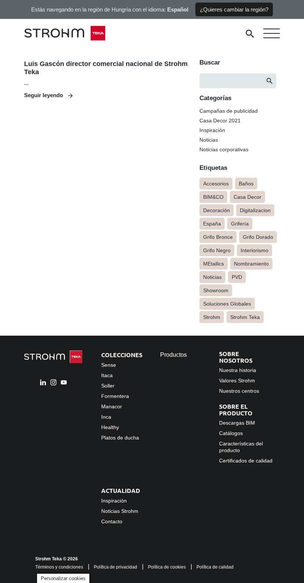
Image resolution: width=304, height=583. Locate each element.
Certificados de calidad (245, 461)
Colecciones (121, 355)
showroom (215, 290)
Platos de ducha (120, 438)
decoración (216, 210)
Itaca (107, 375)
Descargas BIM (237, 423)
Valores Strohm (237, 380)
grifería (240, 224)
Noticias (208, 140)
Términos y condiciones (59, 567)
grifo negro (217, 250)
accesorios (216, 184)
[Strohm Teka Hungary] (70, 33)
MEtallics (213, 264)
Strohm (211, 317)
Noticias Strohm (119, 511)
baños (246, 184)
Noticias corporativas (223, 149)
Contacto (111, 521)
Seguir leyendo (44, 95)
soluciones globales (227, 304)
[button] (269, 80)
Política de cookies (167, 567)
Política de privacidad (115, 567)
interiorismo (254, 250)
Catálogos (231, 433)
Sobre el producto (235, 409)
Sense (108, 365)
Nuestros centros (239, 391)
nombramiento (251, 264)
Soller (108, 386)
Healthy (110, 427)
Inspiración (212, 130)
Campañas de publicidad (228, 111)
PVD (237, 277)
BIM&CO (213, 197)
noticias (212, 277)
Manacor (111, 406)
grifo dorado (258, 237)
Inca (106, 417)
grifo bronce (218, 237)
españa (212, 224)
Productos (173, 355)
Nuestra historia (237, 370)
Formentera (115, 396)
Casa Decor (247, 197)
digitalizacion (255, 210)
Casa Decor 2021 (220, 120)
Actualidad (120, 490)
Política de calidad (215, 567)
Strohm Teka (245, 317)
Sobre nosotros (235, 357)
